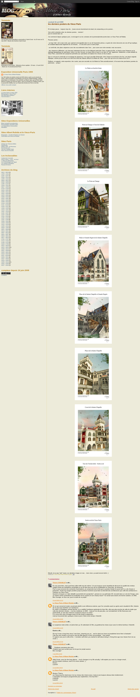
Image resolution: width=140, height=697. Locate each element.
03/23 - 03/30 (5, 260)
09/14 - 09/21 (5, 231)
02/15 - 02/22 (5, 200)
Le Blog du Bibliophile (7, 160)
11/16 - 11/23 (5, 216)
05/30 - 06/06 (5, 182)
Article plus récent (53, 689)
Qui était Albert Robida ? (8, 95)
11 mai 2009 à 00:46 (58, 683)
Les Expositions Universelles (9, 126)
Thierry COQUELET (59, 582)
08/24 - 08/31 (5, 236)
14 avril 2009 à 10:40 (58, 628)
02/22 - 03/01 (5, 198)
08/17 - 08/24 (5, 237)
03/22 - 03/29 (5, 193)
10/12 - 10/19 (5, 224)
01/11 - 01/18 (5, 205)
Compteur (4, 275)
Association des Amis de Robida (10, 136)
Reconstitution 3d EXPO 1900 (9, 124)
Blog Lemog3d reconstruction (9, 123)
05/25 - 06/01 (5, 252)
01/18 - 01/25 (5, 203)
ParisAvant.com (5, 148)
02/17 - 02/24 (5, 265)
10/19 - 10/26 (5, 222)
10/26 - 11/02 (5, 221)
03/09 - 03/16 (5, 262)
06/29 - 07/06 (5, 244)
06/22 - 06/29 (5, 245)
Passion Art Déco (6, 164)
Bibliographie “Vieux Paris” (8, 94)
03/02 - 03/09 (5, 263)
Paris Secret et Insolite (7, 150)
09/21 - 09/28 (5, 229)
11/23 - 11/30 (5, 214)
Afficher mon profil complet (8, 85)
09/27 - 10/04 (5, 187)
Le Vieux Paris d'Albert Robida (63, 603)
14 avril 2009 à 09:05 (58, 619)
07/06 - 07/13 (5, 242)
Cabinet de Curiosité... (7, 158)
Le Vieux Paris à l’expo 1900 (9, 92)
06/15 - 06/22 (5, 247)
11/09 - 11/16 (5, 218)
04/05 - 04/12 (5, 192)
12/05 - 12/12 (5, 179)
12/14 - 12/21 (5, 209)
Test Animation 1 (5, 96)
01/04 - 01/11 (5, 206)
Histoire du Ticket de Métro (8, 144)
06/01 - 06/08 (5, 250)
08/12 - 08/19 (5, 172)
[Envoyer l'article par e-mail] (73, 574)
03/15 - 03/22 (5, 195)
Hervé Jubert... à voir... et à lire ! (10, 159)
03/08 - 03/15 (5, 196)
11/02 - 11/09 (5, 219)
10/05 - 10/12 (5, 226)
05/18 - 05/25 (5, 254)
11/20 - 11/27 (5, 175)
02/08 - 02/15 (5, 201)
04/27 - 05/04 (5, 258)
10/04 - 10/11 (5, 185)
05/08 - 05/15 (5, 177)
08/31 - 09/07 (5, 234)
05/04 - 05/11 (5, 257)
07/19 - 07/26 (5, 188)
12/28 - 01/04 (5, 208)
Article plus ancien (133, 689)
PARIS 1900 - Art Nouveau (8, 146)
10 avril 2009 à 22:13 (58, 600)
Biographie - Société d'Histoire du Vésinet (12, 135)
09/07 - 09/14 (5, 232)
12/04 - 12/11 (5, 174)
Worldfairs (4, 127)
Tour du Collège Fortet (7, 149)
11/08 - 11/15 (5, 183)
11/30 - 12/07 (5, 213)
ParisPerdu (4, 145)
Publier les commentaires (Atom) (66, 692)
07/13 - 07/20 (5, 241)
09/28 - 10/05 (5, 227)
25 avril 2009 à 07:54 (58, 641)
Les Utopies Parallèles (7, 163)
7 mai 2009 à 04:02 (57, 654)
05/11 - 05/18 (5, 255)
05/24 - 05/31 (5, 190)
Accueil (93, 689)
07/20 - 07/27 (5, 239)
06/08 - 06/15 (5, 249)
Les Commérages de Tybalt (9, 162)
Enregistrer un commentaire (55, 686)
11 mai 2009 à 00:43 (58, 667)
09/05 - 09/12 (5, 180)
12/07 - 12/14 (5, 211)
